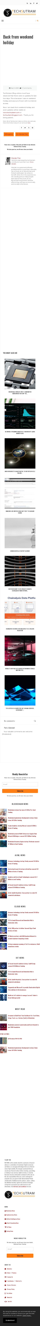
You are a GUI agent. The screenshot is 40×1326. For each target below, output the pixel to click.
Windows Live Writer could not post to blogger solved (20, 512)
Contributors (10, 1281)
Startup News (9, 1231)
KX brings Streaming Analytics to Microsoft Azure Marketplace (20, 432)
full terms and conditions (19, 1186)
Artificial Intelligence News (13, 1219)
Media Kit (9, 1297)
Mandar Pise (16, 158)
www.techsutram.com (11, 112)
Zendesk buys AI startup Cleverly (20, 551)
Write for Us (19, 1281)
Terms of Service (11, 1285)
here (29, 123)
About (8, 1273)
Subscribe (20, 791)
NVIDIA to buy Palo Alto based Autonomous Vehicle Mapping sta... (20, 669)
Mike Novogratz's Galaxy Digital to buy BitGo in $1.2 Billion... (20, 472)
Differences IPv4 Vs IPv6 (15, 1038)
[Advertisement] (20, 66)
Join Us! (9, 1301)
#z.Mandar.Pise (22, 134)
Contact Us (9, 1277)
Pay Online (9, 1293)
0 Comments (26, 88)
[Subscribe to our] (27, 3)
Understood (10, 1320)
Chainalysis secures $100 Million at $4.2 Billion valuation (20, 629)
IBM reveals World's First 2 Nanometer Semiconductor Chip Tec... (20, 392)
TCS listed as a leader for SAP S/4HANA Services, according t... (20, 709)
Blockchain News (10, 1211)
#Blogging (9, 134)
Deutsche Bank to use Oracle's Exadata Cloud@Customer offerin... (20, 590)
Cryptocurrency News (11, 1215)
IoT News (8, 1227)
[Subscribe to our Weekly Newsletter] (20, 784)
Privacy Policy (10, 1289)
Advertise (9, 1269)
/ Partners (13, 1273)
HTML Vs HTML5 (4, 1034)
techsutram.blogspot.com (12, 115)
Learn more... (26, 1315)
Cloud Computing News (12, 1223)
